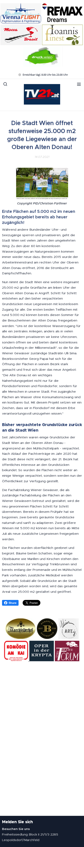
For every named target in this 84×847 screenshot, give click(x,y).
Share (13, 602)
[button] (5, 84)
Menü (79, 84)
